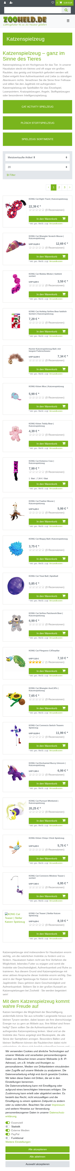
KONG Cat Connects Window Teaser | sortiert (47, 877)
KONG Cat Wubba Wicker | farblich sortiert (45, 275)
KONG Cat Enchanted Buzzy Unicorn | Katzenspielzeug (47, 764)
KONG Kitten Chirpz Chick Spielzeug (46, 838)
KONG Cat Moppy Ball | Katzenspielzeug (48, 539)
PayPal (15, 1134)
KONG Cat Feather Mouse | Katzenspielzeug (42, 502)
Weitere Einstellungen (18, 1141)
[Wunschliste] (52, 3)
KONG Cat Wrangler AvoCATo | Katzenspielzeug (43, 689)
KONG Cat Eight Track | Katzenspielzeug (48, 199)
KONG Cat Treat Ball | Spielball (43, 576)
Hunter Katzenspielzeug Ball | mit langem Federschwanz (45, 350)
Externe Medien (20, 1130)
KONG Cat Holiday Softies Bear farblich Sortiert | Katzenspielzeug (48, 312)
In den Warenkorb (47, 218)
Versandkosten (55, 223)
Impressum (58, 1104)
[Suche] (66, 10)
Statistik (15, 1126)
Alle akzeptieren (37, 1149)
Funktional (17, 1138)
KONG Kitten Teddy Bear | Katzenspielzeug (41, 424)
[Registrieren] (11, 3)
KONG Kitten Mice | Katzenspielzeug (46, 386)
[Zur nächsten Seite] (69, 187)
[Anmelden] (5, 3)
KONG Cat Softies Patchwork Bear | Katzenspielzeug (46, 614)
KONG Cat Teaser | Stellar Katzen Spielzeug (44, 914)
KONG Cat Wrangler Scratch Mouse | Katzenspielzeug (46, 237)
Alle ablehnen (37, 1156)
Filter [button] (12, 174)
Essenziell (17, 1122)
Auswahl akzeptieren (38, 1164)
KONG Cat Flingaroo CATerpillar (44, 651)
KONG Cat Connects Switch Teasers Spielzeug (46, 726)
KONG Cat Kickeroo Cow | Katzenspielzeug (41, 462)
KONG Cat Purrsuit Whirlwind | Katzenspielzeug (43, 802)
